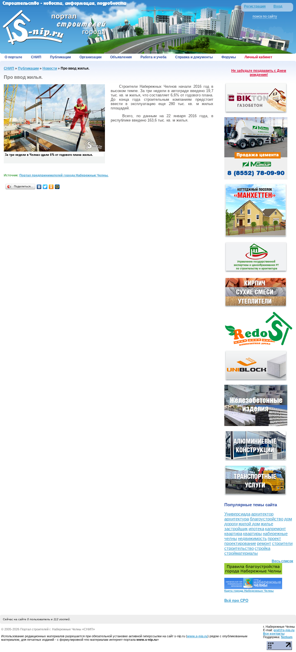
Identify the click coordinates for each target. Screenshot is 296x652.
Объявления (121, 57)
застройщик (236, 528)
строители (282, 543)
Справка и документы (194, 57)
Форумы (228, 57)
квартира (233, 533)
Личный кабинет (258, 57)
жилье (267, 523)
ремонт (264, 543)
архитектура (236, 518)
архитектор (262, 513)
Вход (277, 6)
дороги (231, 523)
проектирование (240, 543)
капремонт (275, 528)
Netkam (287, 637)
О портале (13, 57)
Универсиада (237, 513)
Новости (49, 68)
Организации (90, 57)
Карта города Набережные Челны (249, 590)
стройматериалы (241, 553)
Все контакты (273, 633)
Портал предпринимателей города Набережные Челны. (63, 175)
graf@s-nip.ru (284, 630)
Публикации (60, 57)
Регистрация (255, 6)
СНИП (36, 57)
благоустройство (266, 518)
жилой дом (249, 523)
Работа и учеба (153, 57)
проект (274, 538)
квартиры (252, 533)
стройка (262, 548)
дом (288, 518)
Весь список (282, 561)
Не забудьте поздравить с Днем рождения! (258, 73)
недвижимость (252, 538)
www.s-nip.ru (197, 636)
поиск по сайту (265, 16)
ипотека (256, 528)
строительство (239, 548)
